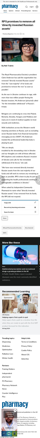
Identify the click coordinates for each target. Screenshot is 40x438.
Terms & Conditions (29, 342)
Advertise (25, 359)
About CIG (25, 354)
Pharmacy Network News (9, 387)
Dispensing (6, 342)
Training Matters (8, 369)
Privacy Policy (26, 346)
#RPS (4, 233)
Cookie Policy (26, 350)
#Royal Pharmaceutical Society (12, 228)
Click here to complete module (10, 414)
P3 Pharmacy (7, 381)
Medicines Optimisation (7, 348)
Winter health (7, 358)
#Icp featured (29, 228)
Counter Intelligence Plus (10, 395)
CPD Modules (5, 315)
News (4, 218)
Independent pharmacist (7, 375)
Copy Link (7, 203)
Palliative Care (7, 354)
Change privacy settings (7, 437)
